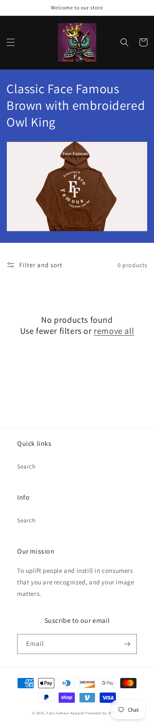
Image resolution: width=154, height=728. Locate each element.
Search (26, 466)
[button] (10, 42)
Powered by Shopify (104, 712)
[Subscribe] (127, 644)
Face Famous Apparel (66, 712)
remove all (114, 330)
